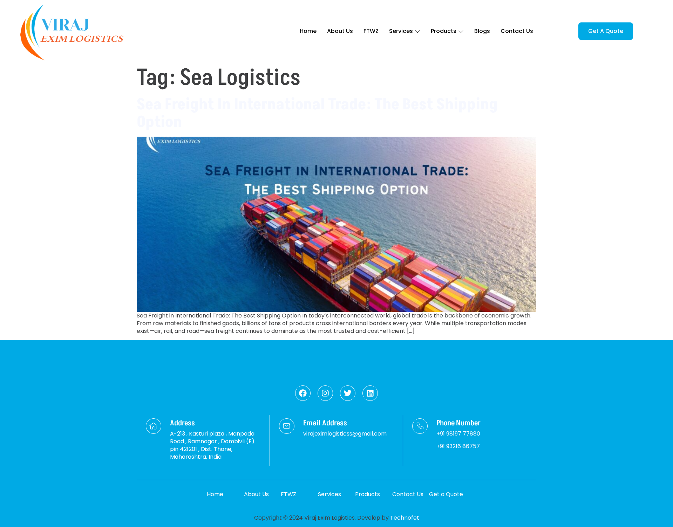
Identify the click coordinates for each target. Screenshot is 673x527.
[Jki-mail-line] (286, 426)
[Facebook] (303, 393)
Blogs (482, 31)
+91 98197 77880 (458, 434)
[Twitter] (347, 393)
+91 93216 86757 (458, 446)
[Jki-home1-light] (153, 426)
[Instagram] (325, 393)
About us (340, 31)
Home (308, 31)
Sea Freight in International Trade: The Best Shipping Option (317, 113)
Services (401, 31)
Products (443, 31)
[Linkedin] (370, 393)
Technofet (404, 518)
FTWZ (371, 31)
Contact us (517, 31)
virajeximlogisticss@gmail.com (345, 434)
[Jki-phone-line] (420, 426)
